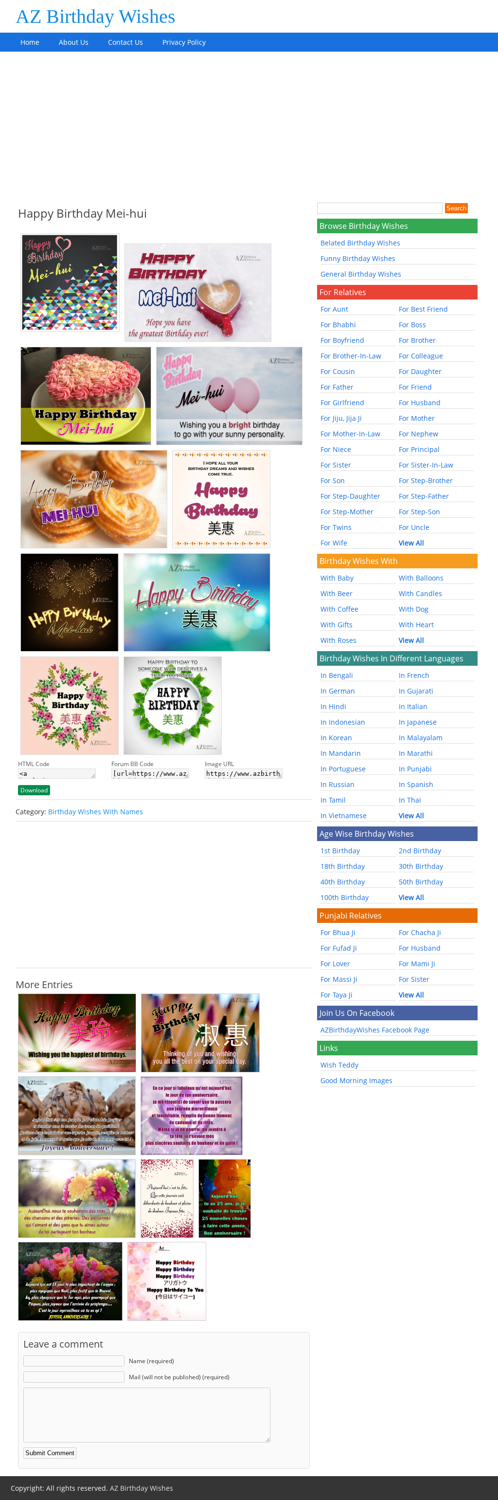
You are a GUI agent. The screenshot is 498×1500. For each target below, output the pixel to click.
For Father (337, 387)
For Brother (417, 340)
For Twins (336, 527)
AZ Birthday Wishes (96, 16)
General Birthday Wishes (360, 274)
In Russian (337, 784)
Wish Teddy (339, 1064)
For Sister (335, 464)
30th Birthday (421, 866)
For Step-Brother (426, 480)
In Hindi (333, 706)
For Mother (417, 418)
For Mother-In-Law (350, 433)
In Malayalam (421, 737)
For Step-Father (424, 496)
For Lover (335, 963)
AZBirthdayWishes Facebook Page (374, 1029)
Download (34, 790)
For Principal (419, 449)
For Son (332, 480)
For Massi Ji (338, 979)
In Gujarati (416, 690)
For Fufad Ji (338, 948)
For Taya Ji (336, 994)
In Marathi (416, 753)
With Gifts (336, 624)
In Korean (336, 737)
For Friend (415, 387)
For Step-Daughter (350, 496)
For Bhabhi (338, 324)
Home (29, 42)
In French (414, 675)
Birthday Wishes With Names (95, 811)
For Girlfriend (342, 402)
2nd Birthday (420, 850)
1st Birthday (340, 850)
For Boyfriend (342, 340)
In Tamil (333, 800)
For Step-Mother (347, 511)
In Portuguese (343, 768)
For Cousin (337, 371)
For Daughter (420, 371)
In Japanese (418, 722)
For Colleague (421, 355)
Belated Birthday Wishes (360, 242)
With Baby (337, 577)
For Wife (333, 542)
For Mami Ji (417, 963)
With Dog (413, 609)
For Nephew (418, 433)
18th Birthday (342, 866)
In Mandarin (340, 753)
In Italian (413, 706)
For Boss (412, 324)
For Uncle (414, 527)
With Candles (420, 593)
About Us (74, 42)
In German (337, 690)
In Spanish (416, 784)
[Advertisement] (249, 124)
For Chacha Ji (420, 932)
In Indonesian (342, 722)
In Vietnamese (343, 815)
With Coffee (339, 609)
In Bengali (336, 675)
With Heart (416, 624)
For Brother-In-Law (350, 355)
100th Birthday (344, 897)
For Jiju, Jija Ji (341, 418)
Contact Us (125, 42)
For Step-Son (419, 511)
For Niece (335, 449)
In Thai (410, 800)
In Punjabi (415, 768)
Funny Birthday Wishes (357, 258)
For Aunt (334, 309)
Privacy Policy (184, 42)
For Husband (420, 402)
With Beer (336, 593)
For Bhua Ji (338, 932)
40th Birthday (342, 881)
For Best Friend (423, 309)
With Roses (338, 640)
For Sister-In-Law (426, 464)
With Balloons (421, 577)
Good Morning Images (356, 1080)
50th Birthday (421, 881)
